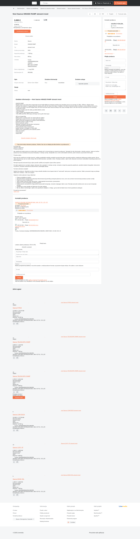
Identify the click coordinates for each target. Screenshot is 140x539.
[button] (90, 14)
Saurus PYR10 (17, 308)
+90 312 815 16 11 (33, 225)
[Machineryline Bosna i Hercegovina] (21, 3)
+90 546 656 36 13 (33, 220)
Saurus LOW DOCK (19, 414)
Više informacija (109, 53)
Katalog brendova (44, 521)
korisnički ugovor (42, 280)
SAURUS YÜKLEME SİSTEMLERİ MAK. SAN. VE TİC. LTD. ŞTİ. (31, 202)
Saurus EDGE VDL (18, 479)
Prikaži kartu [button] (43, 243)
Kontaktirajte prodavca (22, 31)
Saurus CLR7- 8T (18, 447)
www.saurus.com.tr (20, 226)
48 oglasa (23, 205)
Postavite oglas (19, 397)
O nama (15, 510)
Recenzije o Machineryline (46, 518)
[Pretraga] (42, 3)
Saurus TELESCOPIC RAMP (21, 342)
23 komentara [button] (29, 210)
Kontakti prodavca (17, 515)
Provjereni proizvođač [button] (23, 204)
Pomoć (14, 513)
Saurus (29, 41)
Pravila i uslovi (43, 510)
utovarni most (31, 47)
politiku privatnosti (33, 280)
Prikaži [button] (27, 220)
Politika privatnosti (44, 513)
